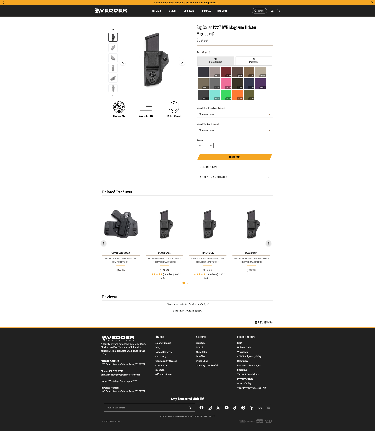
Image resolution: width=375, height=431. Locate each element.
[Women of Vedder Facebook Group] (260, 407)
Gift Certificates (164, 374)
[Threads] (251, 407)
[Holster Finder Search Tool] (259, 11)
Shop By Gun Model (207, 365)
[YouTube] (226, 407)
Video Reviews (163, 351)
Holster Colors (163, 342)
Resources (242, 360)
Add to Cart (218, 157)
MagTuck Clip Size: (208, 123)
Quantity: (200, 139)
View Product (121, 225)
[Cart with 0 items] (278, 10)
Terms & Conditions (248, 374)
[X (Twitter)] (218, 407)
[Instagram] (210, 407)
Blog (157, 347)
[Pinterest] (243, 407)
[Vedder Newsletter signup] (190, 407)
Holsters (156, 10)
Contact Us (161, 365)
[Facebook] (201, 407)
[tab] (215, 61)
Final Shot (221, 10)
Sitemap (160, 369)
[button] (187, 310)
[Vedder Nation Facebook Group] (268, 407)
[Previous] (3, 3)
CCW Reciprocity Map (249, 356)
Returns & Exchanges (249, 365)
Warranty (242, 351)
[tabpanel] (234, 83)
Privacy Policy (245, 378)
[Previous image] (123, 62)
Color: (203, 52)
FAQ (239, 342)
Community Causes (166, 360)
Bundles (206, 10)
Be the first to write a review (187, 310)
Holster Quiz (244, 347)
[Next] (372, 3)
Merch (172, 10)
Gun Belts (189, 10)
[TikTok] (235, 407)
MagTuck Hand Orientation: (211, 107)
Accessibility (244, 383)
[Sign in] (272, 11)
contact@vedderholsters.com (124, 374)
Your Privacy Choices (249, 387)
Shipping (242, 369)
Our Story (160, 356)
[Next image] (182, 62)
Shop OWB (210, 2)
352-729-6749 (116, 371)
